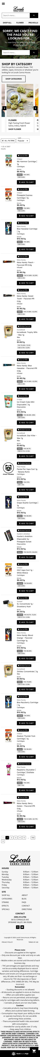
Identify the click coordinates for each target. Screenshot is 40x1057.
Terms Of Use (33, 942)
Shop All (7, 22)
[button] (3, 3)
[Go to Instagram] (18, 927)
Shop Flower (14, 129)
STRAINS (5, 902)
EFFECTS (5, 906)
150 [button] (33, 838)
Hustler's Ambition (23, 534)
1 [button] (7, 838)
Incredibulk (21, 330)
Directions (27, 909)
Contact (26, 906)
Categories (7, 899)
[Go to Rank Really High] (20, 1053)
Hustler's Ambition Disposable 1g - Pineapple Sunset (24, 539)
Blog (24, 899)
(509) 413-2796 (20, 917)
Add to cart (27, 182)
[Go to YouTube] (22, 927)
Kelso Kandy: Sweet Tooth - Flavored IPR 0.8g (25, 298)
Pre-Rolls (33, 22)
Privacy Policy (7, 942)
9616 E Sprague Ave (20, 919)
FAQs (24, 902)
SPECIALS (5, 909)
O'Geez (19, 399)
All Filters (9, 141)
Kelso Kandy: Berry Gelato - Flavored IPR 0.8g (26, 806)
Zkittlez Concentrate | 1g (27, 671)
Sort (19, 138)
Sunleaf (19, 601)
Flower (20, 22)
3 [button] (15, 838)
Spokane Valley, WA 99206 (20, 922)
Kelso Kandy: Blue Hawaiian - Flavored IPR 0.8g (27, 368)
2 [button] (11, 838)
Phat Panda (21, 467)
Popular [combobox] (21, 141)
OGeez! (19, 159)
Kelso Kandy (21, 226)
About (25, 895)
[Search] (34, 15)
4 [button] (19, 838)
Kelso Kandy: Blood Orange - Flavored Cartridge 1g (25, 638)
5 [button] (24, 838)
